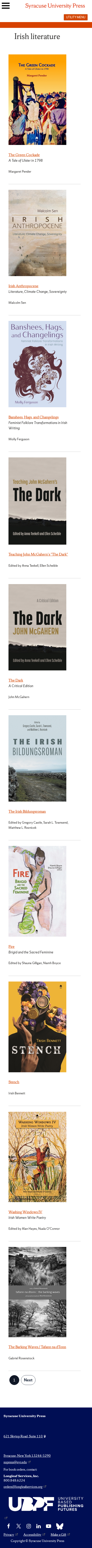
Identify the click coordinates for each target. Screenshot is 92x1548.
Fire (11, 946)
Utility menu (75, 17)
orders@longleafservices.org (23, 1487)
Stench (13, 1081)
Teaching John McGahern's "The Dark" (38, 554)
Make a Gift (58, 1535)
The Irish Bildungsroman (27, 811)
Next (28, 1380)
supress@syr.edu (15, 1462)
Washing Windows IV (25, 1211)
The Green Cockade (24, 154)
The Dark (15, 680)
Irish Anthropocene (23, 285)
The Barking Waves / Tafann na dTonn (37, 1346)
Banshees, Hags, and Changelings (33, 417)
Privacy (9, 1535)
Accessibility (32, 1535)
